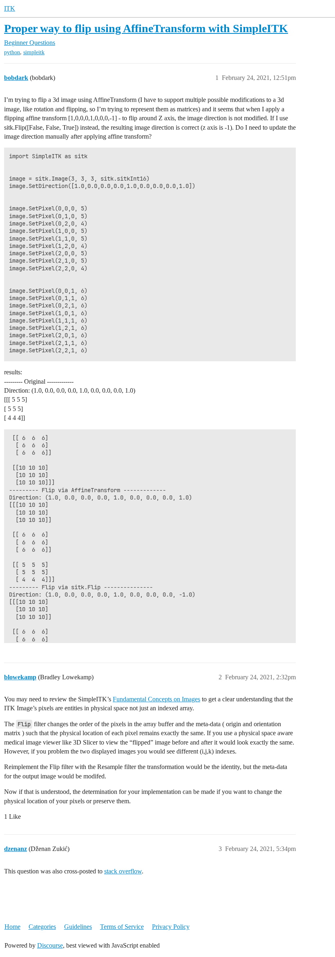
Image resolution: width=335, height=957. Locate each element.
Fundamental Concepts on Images (156, 699)
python (12, 52)
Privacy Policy (171, 926)
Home (12, 926)
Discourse (50, 945)
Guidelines (78, 926)
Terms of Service (122, 926)
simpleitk (34, 52)
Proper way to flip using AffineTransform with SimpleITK (146, 28)
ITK (9, 8)
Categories (42, 926)
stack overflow (123, 871)
